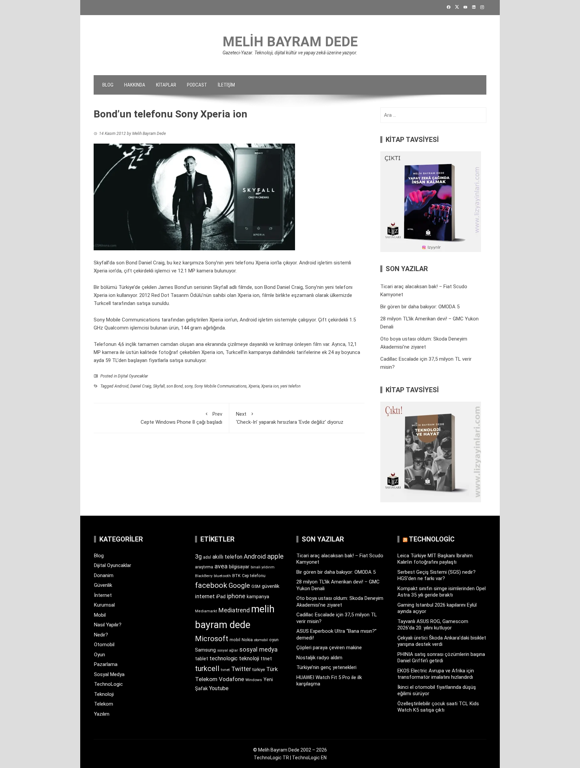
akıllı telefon (227, 557)
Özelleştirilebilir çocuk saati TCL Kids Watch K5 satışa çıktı (438, 707)
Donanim (103, 575)
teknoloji (249, 658)
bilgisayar (239, 566)
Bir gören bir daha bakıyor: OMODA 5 (420, 307)
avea (221, 566)
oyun (274, 639)
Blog (107, 85)
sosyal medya (258, 649)
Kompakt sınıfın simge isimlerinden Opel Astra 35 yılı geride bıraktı (441, 591)
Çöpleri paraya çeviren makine (329, 648)
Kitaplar (166, 85)
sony (189, 386)
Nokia (247, 639)
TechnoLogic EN (309, 757)
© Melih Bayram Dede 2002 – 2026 (290, 750)
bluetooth (222, 575)
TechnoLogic (108, 684)
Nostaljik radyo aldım (319, 658)
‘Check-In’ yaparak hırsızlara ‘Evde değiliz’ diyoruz (289, 418)
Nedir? (101, 635)
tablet (201, 658)
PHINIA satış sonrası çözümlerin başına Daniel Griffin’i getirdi (441, 657)
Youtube (219, 688)
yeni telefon (290, 386)
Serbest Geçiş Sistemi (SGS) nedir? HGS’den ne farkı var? (436, 575)
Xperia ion (270, 386)
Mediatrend (234, 610)
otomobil (261, 640)
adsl (207, 557)
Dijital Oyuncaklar (133, 376)
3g (198, 556)
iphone (236, 596)
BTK (236, 575)
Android (121, 386)
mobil (235, 639)
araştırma (204, 566)
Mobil (100, 615)
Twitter (241, 668)
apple (275, 556)
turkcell (207, 668)
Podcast (197, 85)
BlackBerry (203, 576)
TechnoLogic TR (271, 757)
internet (205, 596)
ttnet (266, 659)
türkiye (258, 669)
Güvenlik (103, 585)
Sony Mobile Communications (220, 386)
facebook (211, 585)
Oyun (99, 655)
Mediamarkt (206, 611)
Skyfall (159, 386)
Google (239, 585)
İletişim (226, 85)
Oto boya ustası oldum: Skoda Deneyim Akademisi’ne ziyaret (339, 601)
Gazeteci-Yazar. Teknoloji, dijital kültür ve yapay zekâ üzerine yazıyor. (290, 52)
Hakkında (134, 85)
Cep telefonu (253, 575)
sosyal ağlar (227, 650)
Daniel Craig (140, 386)
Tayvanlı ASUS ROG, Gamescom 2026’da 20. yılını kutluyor (432, 624)
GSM (255, 586)
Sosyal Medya (109, 674)
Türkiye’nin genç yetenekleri (326, 667)
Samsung (205, 650)
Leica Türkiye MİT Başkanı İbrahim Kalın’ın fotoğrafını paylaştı (435, 559)
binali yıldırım (263, 567)
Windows (253, 679)
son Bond (174, 386)
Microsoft (211, 638)
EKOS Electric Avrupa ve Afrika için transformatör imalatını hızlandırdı (435, 674)
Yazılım (101, 714)
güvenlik (270, 586)
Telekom (103, 704)
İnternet (103, 595)
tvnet (225, 669)
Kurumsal (104, 605)
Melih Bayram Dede (290, 42)
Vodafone (231, 679)
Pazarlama (105, 664)
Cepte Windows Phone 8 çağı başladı (181, 418)
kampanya (258, 596)
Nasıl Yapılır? (108, 625)
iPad (221, 596)
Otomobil (104, 645)
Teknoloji (104, 694)
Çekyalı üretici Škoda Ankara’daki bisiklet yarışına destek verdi (441, 641)
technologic (223, 658)
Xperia (253, 386)
